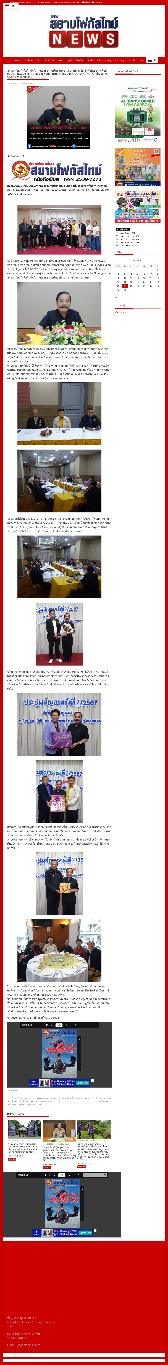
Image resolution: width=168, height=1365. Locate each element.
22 (157, 282)
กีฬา (38, 60)
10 (125, 278)
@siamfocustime (28, 83)
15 (157, 278)
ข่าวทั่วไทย (49, 60)
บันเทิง (90, 60)
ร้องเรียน (79, 60)
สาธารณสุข (120, 60)
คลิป (142, 60)
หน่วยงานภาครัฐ (104, 60)
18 (131, 282)
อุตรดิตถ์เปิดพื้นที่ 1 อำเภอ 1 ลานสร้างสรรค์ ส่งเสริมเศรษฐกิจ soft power (86, 1099)
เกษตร (60, 60)
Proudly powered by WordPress (66, 1360)
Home (18, 60)
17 (125, 282)
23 (118, 286)
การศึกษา (29, 60)
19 (137, 282)
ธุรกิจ (69, 60)
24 (125, 286)
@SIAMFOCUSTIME (98, 1140)
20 (144, 282)
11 (131, 278)
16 (118, 282)
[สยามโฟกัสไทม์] (9, 60)
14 (151, 278)
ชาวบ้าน (132, 60)
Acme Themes (109, 1360)
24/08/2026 (13, 1140)
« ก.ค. (117, 297)
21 (151, 282)
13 (144, 278)
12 (137, 278)
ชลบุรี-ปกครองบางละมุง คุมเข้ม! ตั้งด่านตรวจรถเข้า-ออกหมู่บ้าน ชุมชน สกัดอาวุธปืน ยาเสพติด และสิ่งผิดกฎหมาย (99, 2)
